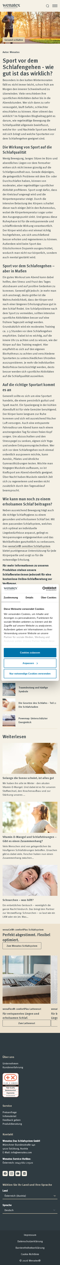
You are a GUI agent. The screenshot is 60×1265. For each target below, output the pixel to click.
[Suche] (47, 6)
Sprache (7, 1205)
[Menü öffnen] (54, 5)
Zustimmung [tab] (11, 597)
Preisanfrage (10, 1112)
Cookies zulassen (30, 652)
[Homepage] (11, 6)
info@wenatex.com (21, 1152)
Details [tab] (29, 597)
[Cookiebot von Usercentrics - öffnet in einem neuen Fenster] (42, 589)
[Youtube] (17, 1173)
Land (5, 1190)
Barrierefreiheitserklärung (30, 1248)
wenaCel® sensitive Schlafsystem (29, 546)
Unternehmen (10, 1063)
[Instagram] (11, 1173)
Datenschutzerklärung (30, 1241)
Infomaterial (9, 1116)
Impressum (30, 1235)
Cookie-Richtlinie (30, 1254)
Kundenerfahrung (13, 1067)
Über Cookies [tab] (48, 597)
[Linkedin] (24, 1173)
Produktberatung (12, 1124)
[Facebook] (5, 1173)
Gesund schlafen (13, 40)
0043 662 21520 (24, 1163)
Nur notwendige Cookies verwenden (30, 673)
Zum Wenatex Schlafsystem (22, 946)
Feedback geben (12, 1120)
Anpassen (28, 663)
